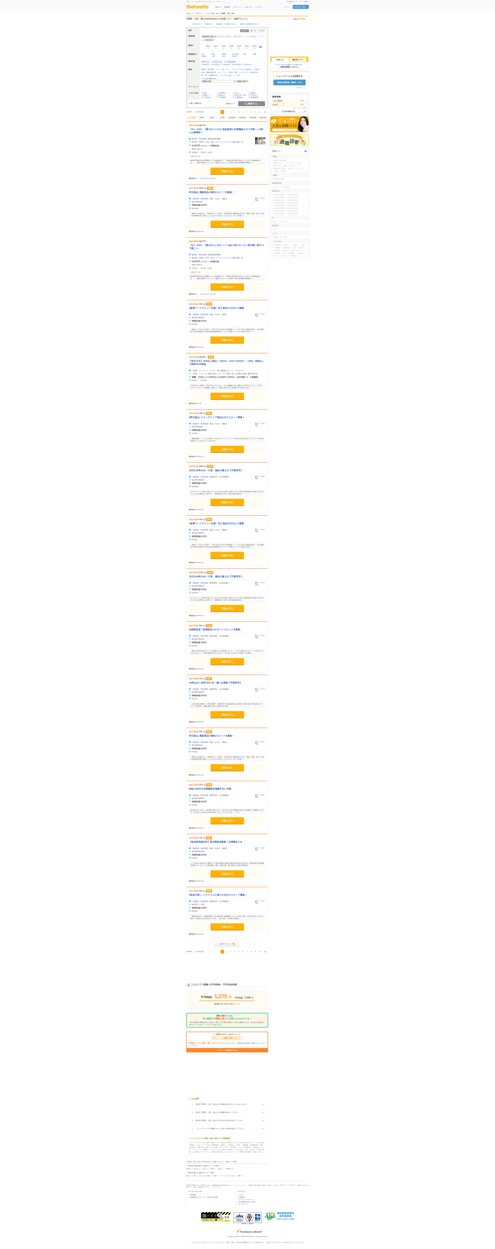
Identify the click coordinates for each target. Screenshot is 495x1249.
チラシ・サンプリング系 (234, 69)
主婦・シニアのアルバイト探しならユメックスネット (285, 1242)
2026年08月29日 (293, 211)
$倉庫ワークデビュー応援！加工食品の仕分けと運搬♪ (217, 308)
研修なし (222, 95)
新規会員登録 (285, 67)
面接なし (207, 95)
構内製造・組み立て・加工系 (283, 168)
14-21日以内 (215, 64)
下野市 (212, 1169)
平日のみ (254, 95)
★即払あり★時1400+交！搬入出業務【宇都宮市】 (215, 682)
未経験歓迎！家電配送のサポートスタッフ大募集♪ (215, 629)
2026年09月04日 (279, 194)
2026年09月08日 (279, 203)
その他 (299, 163)
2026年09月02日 (293, 213)
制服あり (294, 256)
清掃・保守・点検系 (280, 165)
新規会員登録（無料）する (289, 82)
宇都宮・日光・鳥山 (206, 142)
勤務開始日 (232, 117)
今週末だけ (208, 24)
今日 (202, 54)
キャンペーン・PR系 (225, 72)
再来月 (234, 56)
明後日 (224, 54)
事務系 (284, 171)
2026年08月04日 (293, 197)
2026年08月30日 (279, 200)
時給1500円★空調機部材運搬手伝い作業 (210, 789)
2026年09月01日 (293, 200)
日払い (237, 93)
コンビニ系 (222, 75)
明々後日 (235, 54)
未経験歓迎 (254, 97)
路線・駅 (253, 30)
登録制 (253, 93)
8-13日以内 (205, 64)
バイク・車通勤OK (289, 253)
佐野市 (188, 1169)
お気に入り (248, 7)
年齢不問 (277, 250)
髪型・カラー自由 (288, 250)
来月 (223, 56)
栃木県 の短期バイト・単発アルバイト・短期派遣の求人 (204, 1185)
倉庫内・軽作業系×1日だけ (249, 24)
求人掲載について (292, 1)
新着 (205, 93)
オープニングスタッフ (281, 256)
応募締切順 (252, 117)
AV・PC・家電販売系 (209, 75)
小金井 (208, 1176)
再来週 (203, 56)
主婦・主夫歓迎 (298, 248)
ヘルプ (241, 1195)
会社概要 (193, 1195)
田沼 (187, 1176)
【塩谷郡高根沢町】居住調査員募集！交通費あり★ (215, 842)
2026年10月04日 (293, 205)
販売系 (276, 171)
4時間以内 (222, 97)
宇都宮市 (228, 1169)
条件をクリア (230, 104)
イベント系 (220, 69)
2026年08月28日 (279, 197)
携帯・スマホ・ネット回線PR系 (246, 72)
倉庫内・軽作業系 (207, 69)
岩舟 (194, 1176)
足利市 (220, 1169)
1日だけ (205, 61)
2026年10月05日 (279, 208)
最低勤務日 (242, 117)
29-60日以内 (236, 64)
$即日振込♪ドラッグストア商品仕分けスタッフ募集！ (217, 417)
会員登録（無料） (300, 7)
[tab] (280, 60)
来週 (254, 54)
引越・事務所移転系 (208, 72)
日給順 (222, 117)
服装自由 (301, 253)
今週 (244, 54)
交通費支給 (239, 97)
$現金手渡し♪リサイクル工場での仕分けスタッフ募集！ (218, 895)
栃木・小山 (266, 1185)
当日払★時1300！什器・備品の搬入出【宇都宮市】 (216, 470)
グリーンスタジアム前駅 (226, 142)
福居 (215, 1176)
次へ (265, 112)
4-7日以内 (229, 61)
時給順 (212, 117)
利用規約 (242, 1197)
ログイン (287, 7)
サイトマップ (243, 1204)
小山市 (204, 1169)
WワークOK (301, 250)
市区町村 (262, 30)
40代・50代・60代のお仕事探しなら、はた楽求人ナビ (245, 1242)
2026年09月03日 (293, 194)
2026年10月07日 (279, 211)
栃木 (275, 229)
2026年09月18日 (293, 203)
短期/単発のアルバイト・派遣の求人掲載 (204, 1197)
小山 (200, 1176)
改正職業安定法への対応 (247, 1202)
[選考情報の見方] (289, 111)
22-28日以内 (225, 64)
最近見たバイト (297, 60)
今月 (213, 56)
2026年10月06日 (293, 208)
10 (259, 112)
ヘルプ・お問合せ (303, 1)
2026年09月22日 (279, 205)
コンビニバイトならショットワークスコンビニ (207, 1242)
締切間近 (222, 93)
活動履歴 (227, 7)
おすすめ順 (191, 117)
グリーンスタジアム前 (227, 1176)
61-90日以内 (247, 64)
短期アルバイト (302, 1185)
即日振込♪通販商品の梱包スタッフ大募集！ (211, 192)
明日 (213, 54)
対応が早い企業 (240, 95)
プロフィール (237, 7)
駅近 (303, 245)
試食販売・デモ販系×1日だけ (226, 24)
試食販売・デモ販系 (252, 69)
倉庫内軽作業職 (279, 179)
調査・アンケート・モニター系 (206, 371)
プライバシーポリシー (246, 1199)
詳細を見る (227, 171)
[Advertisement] (227, 965)
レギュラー (259, 7)
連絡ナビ (218, 7)
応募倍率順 (262, 117)
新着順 (202, 117)
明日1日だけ (196, 24)
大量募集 (277, 248)
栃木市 (196, 1169)
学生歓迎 (277, 253)
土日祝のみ (207, 97)
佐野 (239, 1176)
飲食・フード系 (234, 75)
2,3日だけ (217, 61)
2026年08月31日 (279, 213)
